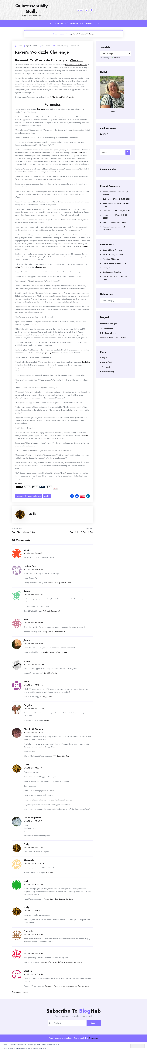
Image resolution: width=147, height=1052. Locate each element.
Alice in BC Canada (33, 728)
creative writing (65, 34)
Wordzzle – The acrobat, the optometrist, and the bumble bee (66, 986)
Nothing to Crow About (51, 611)
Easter (46, 720)
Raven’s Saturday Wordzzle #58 (59, 582)
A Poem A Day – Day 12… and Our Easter (57, 899)
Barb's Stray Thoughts (108, 323)
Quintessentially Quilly (31, 8)
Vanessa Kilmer (108, 227)
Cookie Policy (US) (60, 23)
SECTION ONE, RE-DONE (121, 199)
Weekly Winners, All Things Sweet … (56, 652)
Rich (26, 619)
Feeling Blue (107, 268)
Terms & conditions (92, 23)
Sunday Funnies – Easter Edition (53, 631)
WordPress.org (108, 371)
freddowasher (108, 192)
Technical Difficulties (118, 222)
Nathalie (106, 215)
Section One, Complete (112, 272)
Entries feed (107, 362)
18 (46, 46)
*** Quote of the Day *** (62, 756)
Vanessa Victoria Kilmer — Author (113, 338)
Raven (27, 591)
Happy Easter (47, 697)
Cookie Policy (42, 1049)
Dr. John (28, 705)
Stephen (28, 970)
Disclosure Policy (76, 23)
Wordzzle (47, 496)
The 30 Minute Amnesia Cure (114, 263)
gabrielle (28, 931)
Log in (104, 357)
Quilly (32, 514)
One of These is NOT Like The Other (115, 277)
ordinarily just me (32, 817)
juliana (27, 661)
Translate (117, 57)
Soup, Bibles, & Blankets (112, 250)
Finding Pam (30, 566)
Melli (26, 881)
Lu (25, 950)
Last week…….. (51, 872)
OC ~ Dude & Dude (107, 333)
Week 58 (76, 60)
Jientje (27, 640)
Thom (26, 681)
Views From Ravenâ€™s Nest (76, 65)
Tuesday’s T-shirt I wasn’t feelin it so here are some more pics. (62, 962)
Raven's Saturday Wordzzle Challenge (28, 496)
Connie (27, 549)
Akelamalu (29, 860)
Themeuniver (93, 1038)
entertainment (74, 46)
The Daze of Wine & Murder (63, 97)
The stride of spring (50, 673)
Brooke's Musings (106, 328)
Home (49, 23)
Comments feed (108, 367)
